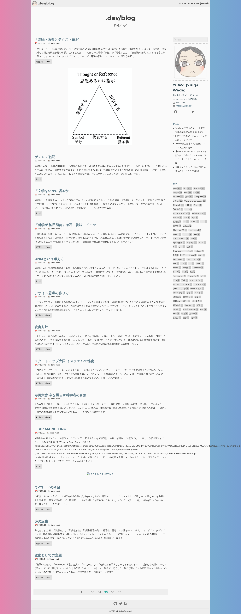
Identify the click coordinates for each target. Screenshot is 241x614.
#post (47, 61)
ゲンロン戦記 (45, 157)
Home (182, 3)
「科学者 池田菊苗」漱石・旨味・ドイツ (65, 225)
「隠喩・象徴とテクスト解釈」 (58, 39)
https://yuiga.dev (184, 106)
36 (112, 592)
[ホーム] (34, 3)
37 (119, 592)
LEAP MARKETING (50, 429)
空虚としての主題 (48, 555)
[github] (181, 111)
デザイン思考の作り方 (52, 293)
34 (99, 592)
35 (106, 592)
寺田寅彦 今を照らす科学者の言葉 (60, 395)
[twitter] (199, 111)
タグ (175, 184)
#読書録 (39, 61)
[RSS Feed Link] (125, 605)
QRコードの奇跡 (47, 487)
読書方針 (41, 327)
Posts (176, 124)
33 (92, 592)
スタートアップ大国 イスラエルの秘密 (64, 361)
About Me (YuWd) (198, 3)
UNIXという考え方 (49, 259)
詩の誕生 (41, 521)
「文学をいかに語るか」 (53, 191)
